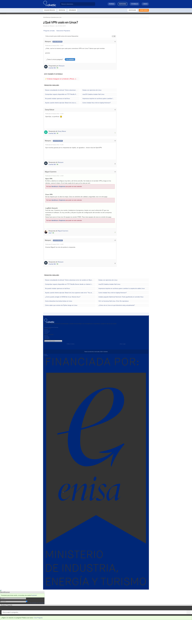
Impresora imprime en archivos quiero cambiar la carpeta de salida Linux (99, 98)
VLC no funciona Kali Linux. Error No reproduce (113, 301)
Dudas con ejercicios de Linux (91, 90)
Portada (111, 4)
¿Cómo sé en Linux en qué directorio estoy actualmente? (116, 305)
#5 (115, 240)
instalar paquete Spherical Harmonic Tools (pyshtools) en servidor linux (120, 297)
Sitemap (46, 335)
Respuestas (122, 4)
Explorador (46, 337)
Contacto (46, 355)
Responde (51, 327)
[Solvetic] (51, 4)
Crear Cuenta (144, 10)
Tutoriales (134, 4)
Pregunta (46, 327)
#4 (115, 172)
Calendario (46, 338)
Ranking (56, 327)
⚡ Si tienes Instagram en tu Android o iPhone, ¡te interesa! (62, 79)
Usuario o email (31, 598)
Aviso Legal (122, 344)
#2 (115, 109)
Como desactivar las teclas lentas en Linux (58, 301)
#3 (115, 140)
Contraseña (29, 600)
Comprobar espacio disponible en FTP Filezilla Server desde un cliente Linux (62, 94)
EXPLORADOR (72, 10)
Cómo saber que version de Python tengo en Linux (61, 305)
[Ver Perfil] (46, 66)
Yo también (70, 59)
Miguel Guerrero (63, 231)
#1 (115, 41)
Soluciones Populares (63, 30)
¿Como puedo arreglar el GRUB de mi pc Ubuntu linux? (62, 297)
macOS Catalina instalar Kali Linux (93, 94)
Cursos (145, 4)
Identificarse (132, 10)
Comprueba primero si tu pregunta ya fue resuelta (16, 608)
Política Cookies (70, 344)
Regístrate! (34, 595)
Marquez (61, 66)
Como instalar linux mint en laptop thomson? (96, 102)
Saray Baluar (62, 131)
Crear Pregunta (38, 617)
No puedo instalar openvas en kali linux (57, 98)
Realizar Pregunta (49, 10)
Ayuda (45, 354)
